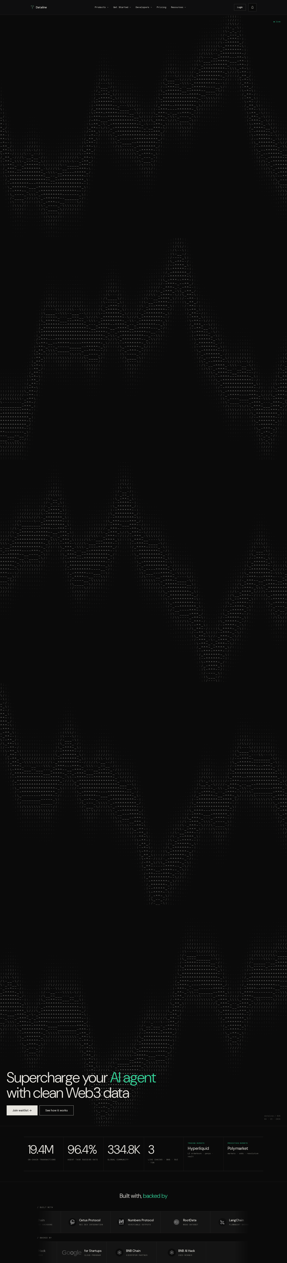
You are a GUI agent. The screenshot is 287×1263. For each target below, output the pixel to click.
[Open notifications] (252, 7)
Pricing (161, 7)
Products (100, 7)
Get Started (120, 7)
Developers (142, 7)
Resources (177, 7)
